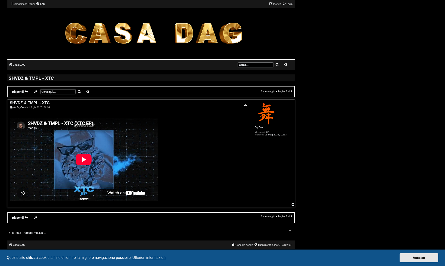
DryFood (259, 127)
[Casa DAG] (153, 33)
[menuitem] (40, 4)
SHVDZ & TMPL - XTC (31, 78)
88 (267, 132)
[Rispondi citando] (245, 105)
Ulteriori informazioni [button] (149, 258)
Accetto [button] (419, 258)
